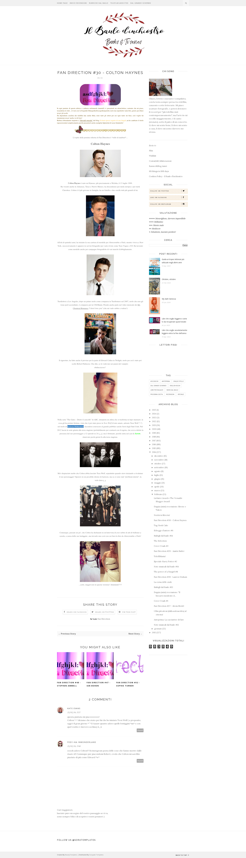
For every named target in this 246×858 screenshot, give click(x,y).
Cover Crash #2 (161, 546)
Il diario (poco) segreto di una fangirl (113, 120)
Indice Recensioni (78, 3)
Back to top (181, 855)
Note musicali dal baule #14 (166, 566)
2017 (154, 440)
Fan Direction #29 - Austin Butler (169, 551)
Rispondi (140, 730)
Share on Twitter (104, 612)
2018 (154, 437)
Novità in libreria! (162, 515)
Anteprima (166, 381)
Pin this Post (129, 612)
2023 (154, 417)
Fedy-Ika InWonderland (81, 742)
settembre (159, 467)
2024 (154, 413)
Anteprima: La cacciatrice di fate (169, 619)
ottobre (157, 463)
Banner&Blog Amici (158, 166)
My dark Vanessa (169, 299)
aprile (157, 486)
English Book (175, 386)
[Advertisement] (168, 697)
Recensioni (170, 394)
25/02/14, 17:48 (73, 746)
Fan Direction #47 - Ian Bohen (98, 684)
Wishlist (152, 156)
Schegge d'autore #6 (163, 530)
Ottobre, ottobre (169, 279)
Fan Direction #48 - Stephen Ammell (69, 684)
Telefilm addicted (119, 3)
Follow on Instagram (160, 204)
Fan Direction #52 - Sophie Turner (128, 684)
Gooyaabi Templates (96, 855)
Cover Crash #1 (161, 601)
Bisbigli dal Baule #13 (163, 587)
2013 (154, 632)
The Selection (160, 541)
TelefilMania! (160, 556)
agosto (157, 471)
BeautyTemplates (71, 855)
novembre (159, 460)
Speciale (181, 394)
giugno (157, 479)
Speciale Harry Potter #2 (165, 561)
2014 (154, 452)
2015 (154, 448)
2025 (154, 410)
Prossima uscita (156, 394)
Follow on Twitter (159, 191)
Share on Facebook (77, 612)
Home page (62, 3)
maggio (157, 483)
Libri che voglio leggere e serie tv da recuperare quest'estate (174, 320)
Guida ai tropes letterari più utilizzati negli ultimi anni (173, 261)
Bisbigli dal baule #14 (163, 536)
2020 (154, 429)
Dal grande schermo (140, 3)
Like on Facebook (158, 197)
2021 (154, 425)
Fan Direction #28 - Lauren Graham (170, 577)
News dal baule (172, 390)
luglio (156, 475)
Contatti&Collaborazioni (160, 161)
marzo (157, 490)
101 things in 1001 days (159, 171)
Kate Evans (73, 708)
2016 (154, 444)
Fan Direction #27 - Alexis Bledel (169, 606)
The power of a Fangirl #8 (166, 572)
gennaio (158, 628)
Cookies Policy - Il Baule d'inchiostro (165, 176)
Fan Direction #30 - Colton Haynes (170, 520)
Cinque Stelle (178, 381)
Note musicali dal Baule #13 (166, 625)
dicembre (158, 456)
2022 (154, 421)
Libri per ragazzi (156, 390)
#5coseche (154, 381)
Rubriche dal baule (98, 3)
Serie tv (152, 145)
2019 (154, 433)
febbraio (158, 494)
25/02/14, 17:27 (73, 712)
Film (151, 150)
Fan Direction (104, 619)
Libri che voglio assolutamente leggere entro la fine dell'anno (174, 332)
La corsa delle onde (163, 582)
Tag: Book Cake (161, 525)
